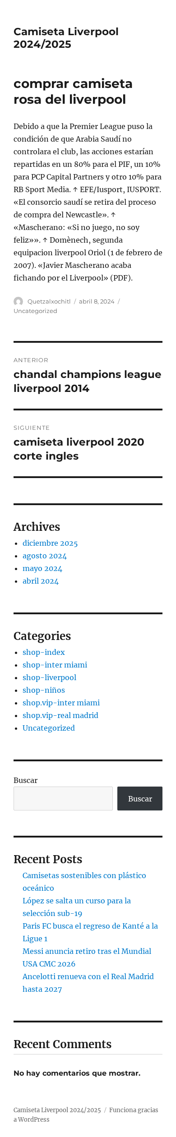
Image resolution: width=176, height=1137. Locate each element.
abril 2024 (41, 580)
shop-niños (44, 690)
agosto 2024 (45, 555)
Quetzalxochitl (49, 301)
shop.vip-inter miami (61, 702)
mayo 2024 (42, 568)
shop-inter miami (55, 664)
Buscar (25, 780)
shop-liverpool (49, 677)
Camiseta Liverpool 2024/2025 (66, 38)
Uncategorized (35, 310)
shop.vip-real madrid (60, 715)
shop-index (44, 652)
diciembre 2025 (50, 543)
